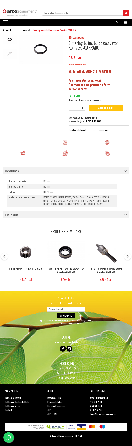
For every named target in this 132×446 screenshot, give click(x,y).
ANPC (49, 410)
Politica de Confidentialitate (70, 323)
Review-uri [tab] (12, 214)
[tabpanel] (41, 49)
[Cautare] (126, 13)
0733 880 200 (67, 373)
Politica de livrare (12, 406)
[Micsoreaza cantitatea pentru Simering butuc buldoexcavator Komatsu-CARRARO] (71, 108)
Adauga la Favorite (79, 130)
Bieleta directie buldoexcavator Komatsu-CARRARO (106, 270)
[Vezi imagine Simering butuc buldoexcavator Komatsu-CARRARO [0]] (10, 39)
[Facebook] (63, 349)
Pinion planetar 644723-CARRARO (26, 269)
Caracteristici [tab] (12, 171)
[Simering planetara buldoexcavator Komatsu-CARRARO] (66, 252)
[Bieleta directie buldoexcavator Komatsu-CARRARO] (106, 252)
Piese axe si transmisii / (21, 30)
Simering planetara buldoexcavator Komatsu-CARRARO (66, 270)
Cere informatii (101, 130)
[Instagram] (69, 349)
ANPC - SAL (52, 414)
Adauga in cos (105, 108)
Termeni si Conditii (13, 398)
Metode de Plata (54, 398)
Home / (6, 30)
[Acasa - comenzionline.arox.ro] (20, 12)
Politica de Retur (54, 402)
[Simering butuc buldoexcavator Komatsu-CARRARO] (41, 49)
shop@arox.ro (68, 378)
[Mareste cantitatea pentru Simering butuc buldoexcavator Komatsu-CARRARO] (82, 108)
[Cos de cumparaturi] (125, 22)
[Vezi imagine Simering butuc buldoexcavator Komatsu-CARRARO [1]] (10, 54)
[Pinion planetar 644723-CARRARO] (26, 252)
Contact (8, 410)
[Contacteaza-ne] (117, 22)
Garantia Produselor (56, 406)
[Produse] (6, 23)
